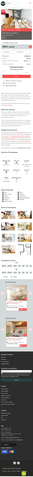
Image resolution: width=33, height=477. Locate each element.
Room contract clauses (7, 402)
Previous (3, 19)
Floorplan (18, 30)
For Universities (5, 361)
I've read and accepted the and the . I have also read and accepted (16, 375)
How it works (4, 389)
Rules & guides (5, 391)
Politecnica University (10, 138)
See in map (11, 30)
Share (4, 37)
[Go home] (3, 3)
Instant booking (5, 397)
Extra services (4, 393)
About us (3, 357)
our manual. (9, 105)
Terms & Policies (16, 471)
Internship (3, 359)
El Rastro (27, 141)
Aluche (17, 132)
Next (30, 19)
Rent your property (6, 413)
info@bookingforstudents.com (11, 437)
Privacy (9, 471)
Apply (26, 72)
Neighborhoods (5, 364)
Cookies (4, 471)
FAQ (2, 417)
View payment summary (16, 67)
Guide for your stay (6, 395)
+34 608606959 (19, 440)
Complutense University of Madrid (20, 136)
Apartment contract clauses (8, 404)
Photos (4, 30)
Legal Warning (19, 373)
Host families (4, 415)
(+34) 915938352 (9, 440)
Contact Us (4, 400)
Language (5, 444)
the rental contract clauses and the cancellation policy (15, 375)
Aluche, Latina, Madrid (7, 35)
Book (16, 76)
